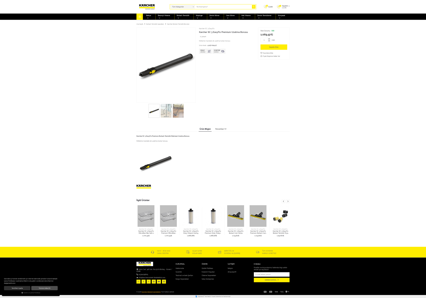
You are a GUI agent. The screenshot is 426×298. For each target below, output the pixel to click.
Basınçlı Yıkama (164, 15)
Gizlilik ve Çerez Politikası (31, 293)
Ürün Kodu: (203, 45)
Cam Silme (230, 15)
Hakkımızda (180, 268)
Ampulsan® (232, 272)
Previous (283, 201)
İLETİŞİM (231, 264)
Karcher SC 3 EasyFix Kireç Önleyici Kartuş (191, 232)
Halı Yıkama (245, 15)
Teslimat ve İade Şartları (184, 275)
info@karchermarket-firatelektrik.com (152, 277)
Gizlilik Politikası (207, 268)
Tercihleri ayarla (17, 288)
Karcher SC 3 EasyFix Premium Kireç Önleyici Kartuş (213, 232)
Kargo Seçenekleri (182, 279)
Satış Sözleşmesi (208, 279)
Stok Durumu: (265, 31)
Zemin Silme (214, 15)
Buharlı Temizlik (183, 15)
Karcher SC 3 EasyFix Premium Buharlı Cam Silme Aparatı (258, 232)
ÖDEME (205, 264)
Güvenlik (179, 272)
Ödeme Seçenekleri (209, 275)
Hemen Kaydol (271, 280)
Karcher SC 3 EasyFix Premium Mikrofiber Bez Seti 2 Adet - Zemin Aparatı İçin (168, 232)
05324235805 (143, 274)
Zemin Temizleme (264, 15)
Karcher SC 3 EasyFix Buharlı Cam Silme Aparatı (235, 232)
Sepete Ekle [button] (273, 47)
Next (288, 201)
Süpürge (199, 15)
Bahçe (148, 15)
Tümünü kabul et (44, 288)
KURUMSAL (180, 264)
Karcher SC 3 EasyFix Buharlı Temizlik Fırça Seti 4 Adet (280, 232)
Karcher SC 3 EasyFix (146, 229)
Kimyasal (281, 15)
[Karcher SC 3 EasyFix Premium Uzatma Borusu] (166, 65)
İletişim (230, 268)
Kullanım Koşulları (208, 272)
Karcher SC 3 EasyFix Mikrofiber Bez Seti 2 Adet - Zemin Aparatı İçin (146, 232)
